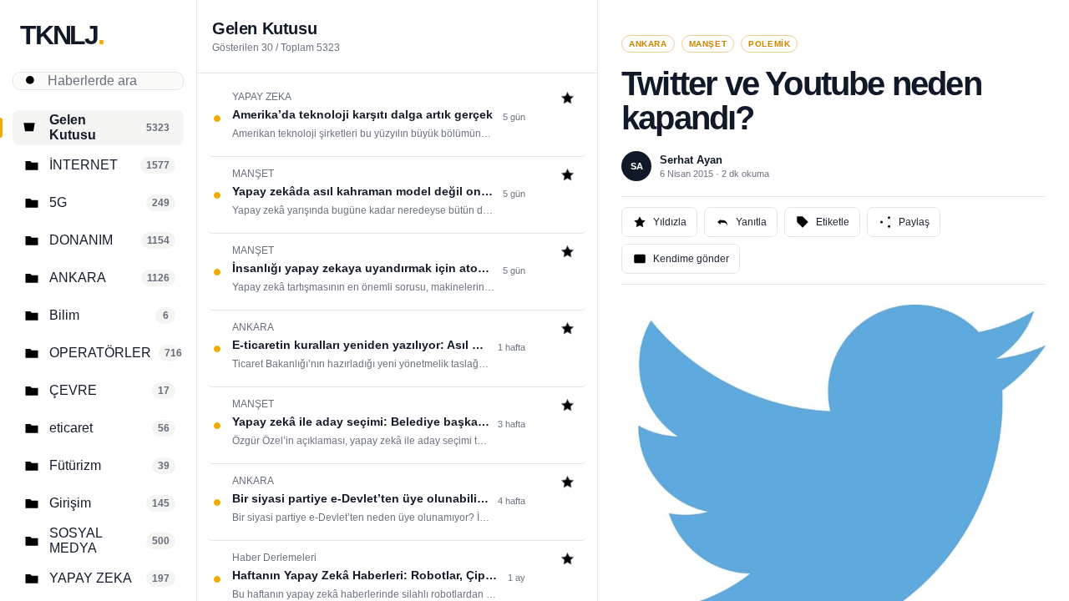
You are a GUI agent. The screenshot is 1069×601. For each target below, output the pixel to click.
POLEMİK (769, 43)
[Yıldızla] (567, 99)
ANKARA (648, 43)
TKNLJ (62, 35)
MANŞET (708, 43)
